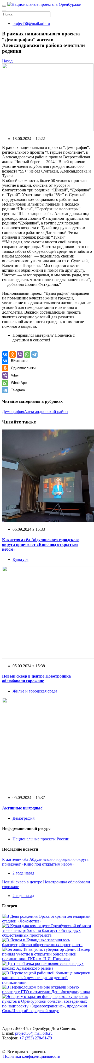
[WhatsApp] (27, 354)
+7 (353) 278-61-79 (35, 1038)
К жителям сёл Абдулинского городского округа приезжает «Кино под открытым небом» (40, 544)
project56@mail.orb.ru (31, 23)
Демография (13, 411)
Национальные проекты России (41, 839)
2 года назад (23, 873)
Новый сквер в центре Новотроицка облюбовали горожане (36, 678)
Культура (20, 559)
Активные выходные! (23, 808)
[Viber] (20, 354)
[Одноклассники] (12, 354)
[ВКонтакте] (5, 354)
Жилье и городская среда (35, 691)
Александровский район (46, 411)
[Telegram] (34, 354)
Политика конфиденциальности (31, 1056)
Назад (7, 61)
